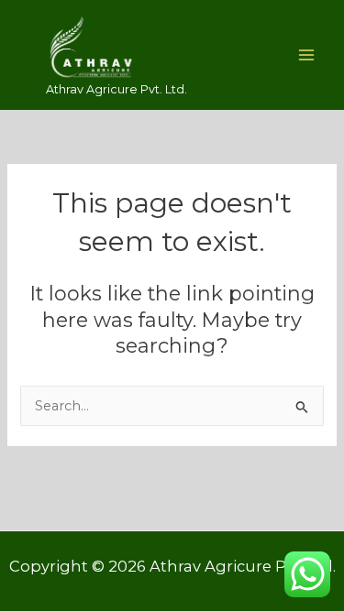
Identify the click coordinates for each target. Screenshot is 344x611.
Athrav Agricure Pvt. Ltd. (116, 89)
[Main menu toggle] (306, 55)
